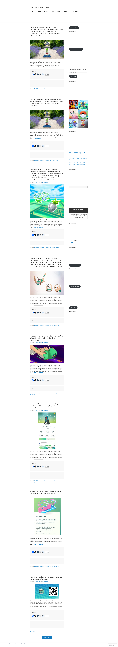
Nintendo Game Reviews (76, 49)
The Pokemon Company (49, 88)
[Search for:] (78, 187)
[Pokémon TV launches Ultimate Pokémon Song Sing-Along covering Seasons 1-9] (73, 114)
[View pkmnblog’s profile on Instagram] (71, 242)
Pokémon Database (75, 286)
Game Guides (66, 11)
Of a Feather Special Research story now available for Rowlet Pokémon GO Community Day (46, 492)
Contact (75, 11)
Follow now (73, 76)
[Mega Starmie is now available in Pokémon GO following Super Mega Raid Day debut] (73, 123)
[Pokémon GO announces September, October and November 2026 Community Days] (83, 104)
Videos (60, 88)
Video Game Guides (75, 265)
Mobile (35, 88)
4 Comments (55, 160)
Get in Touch (73, 307)
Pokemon (42, 88)
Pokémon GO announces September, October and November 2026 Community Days (78, 158)
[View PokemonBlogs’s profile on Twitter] (69, 242)
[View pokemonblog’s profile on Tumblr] (72, 242)
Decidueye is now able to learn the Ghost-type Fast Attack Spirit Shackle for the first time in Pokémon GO (46, 338)
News (38, 88)
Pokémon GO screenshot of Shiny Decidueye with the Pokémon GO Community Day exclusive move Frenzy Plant (46, 406)
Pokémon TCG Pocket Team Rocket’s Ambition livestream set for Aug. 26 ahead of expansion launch (77, 152)
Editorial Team (45, 37)
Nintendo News (43, 11)
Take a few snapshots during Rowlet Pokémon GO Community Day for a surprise (46, 578)
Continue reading (50, 66)
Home (33, 11)
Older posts (47, 637)
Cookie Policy (25, 644)
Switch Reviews (55, 11)
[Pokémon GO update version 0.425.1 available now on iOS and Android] (83, 114)
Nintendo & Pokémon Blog (39, 7)
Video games (56, 88)
